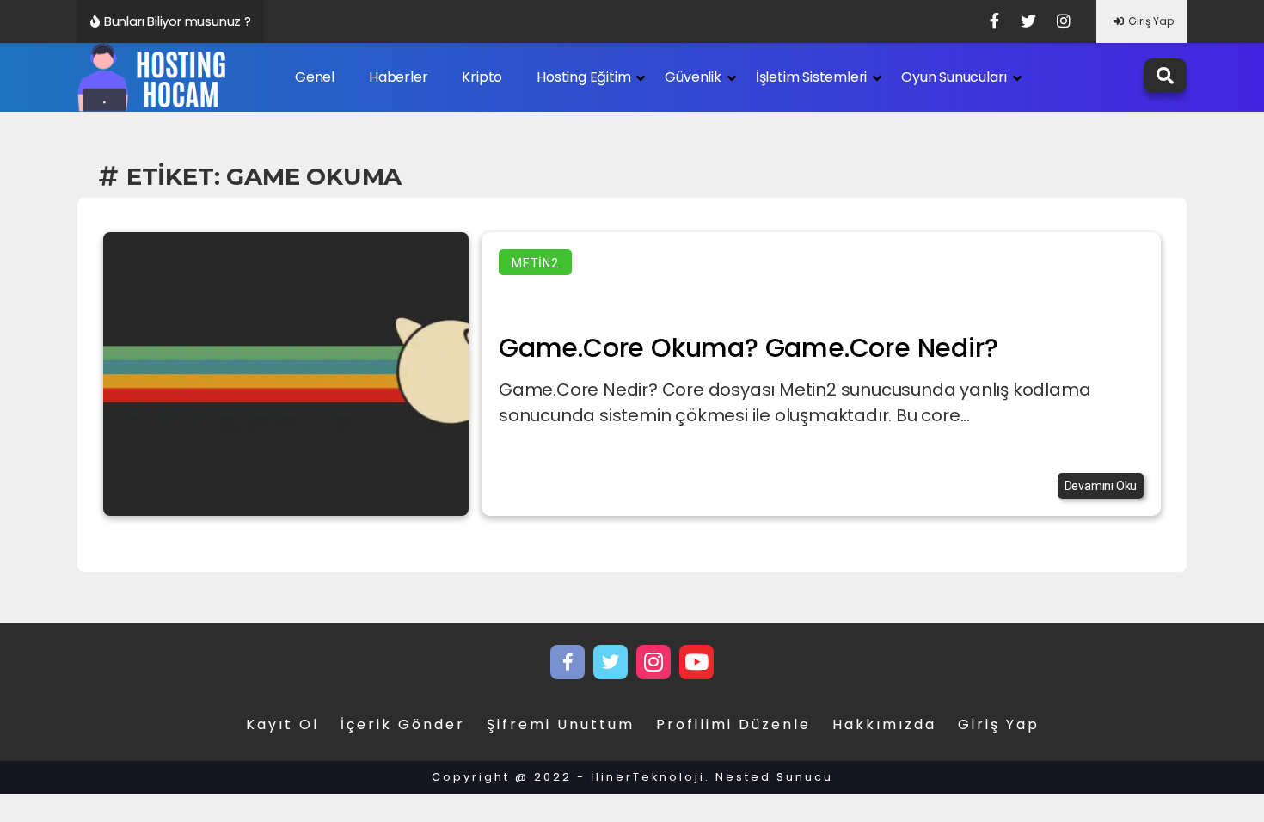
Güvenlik (693, 77)
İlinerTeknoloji (648, 777)
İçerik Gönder (403, 724)
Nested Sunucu (774, 777)
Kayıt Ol (282, 724)
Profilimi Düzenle (733, 724)
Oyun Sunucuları (954, 77)
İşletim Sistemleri (811, 77)
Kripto (482, 77)
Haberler (398, 77)
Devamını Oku (1101, 486)
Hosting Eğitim (583, 77)
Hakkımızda (884, 724)
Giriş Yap (1151, 21)
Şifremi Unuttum (561, 724)
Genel (314, 77)
